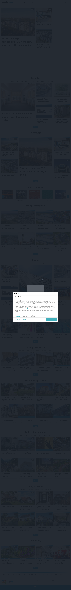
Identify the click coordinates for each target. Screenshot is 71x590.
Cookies (21, 316)
